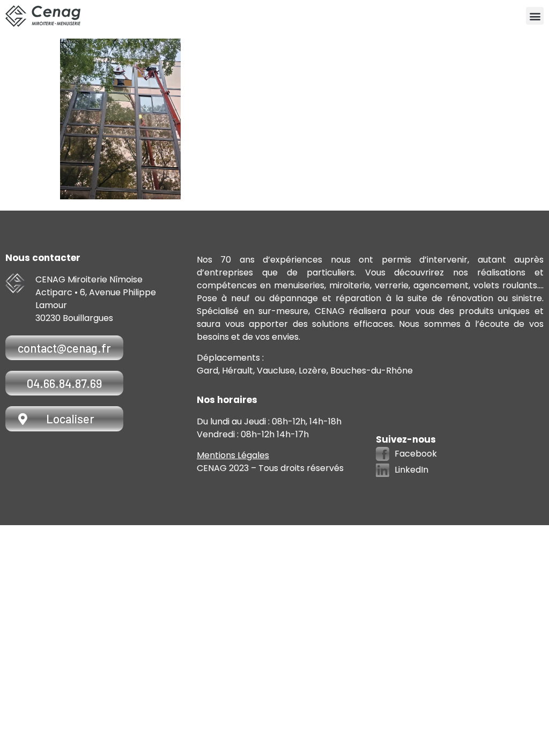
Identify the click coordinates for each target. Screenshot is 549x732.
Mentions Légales (233, 455)
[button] (535, 16)
